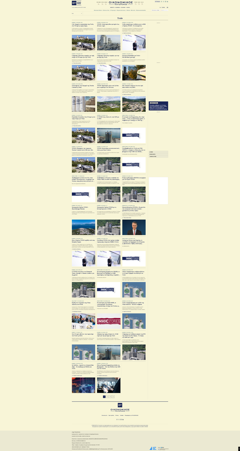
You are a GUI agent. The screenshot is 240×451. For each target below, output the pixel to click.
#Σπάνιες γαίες (106, 10)
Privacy (117, 415)
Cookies (121, 415)
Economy (123, 7)
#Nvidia (128, 10)
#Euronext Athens (98, 10)
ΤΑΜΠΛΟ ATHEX (153, 156)
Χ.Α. (73, 13)
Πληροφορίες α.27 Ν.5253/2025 (131, 415)
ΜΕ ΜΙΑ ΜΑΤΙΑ (152, 154)
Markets (112, 7)
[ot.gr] (121, 4)
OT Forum (157, 1)
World (128, 7)
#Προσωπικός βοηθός (141, 10)
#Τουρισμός (113, 10)
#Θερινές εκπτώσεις (121, 10)
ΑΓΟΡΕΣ (151, 152)
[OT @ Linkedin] (167, 1)
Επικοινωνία (104, 415)
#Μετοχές (133, 10)
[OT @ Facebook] (161, 1)
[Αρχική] (76, 3)
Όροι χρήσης (111, 415)
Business (118, 7)
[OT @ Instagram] (165, 1)
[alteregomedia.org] (153, 449)
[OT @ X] (163, 1)
